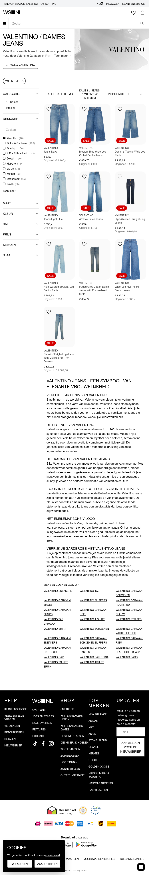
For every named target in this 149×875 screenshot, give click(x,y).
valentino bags (127, 657)
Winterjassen (70, 749)
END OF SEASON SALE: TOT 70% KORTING (30, 3)
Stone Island (97, 740)
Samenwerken (42, 723)
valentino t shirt (92, 619)
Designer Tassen (72, 736)
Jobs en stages (43, 716)
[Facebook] (43, 743)
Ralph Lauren (98, 790)
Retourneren (14, 732)
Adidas (93, 720)
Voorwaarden (69, 859)
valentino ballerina (94, 657)
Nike (91, 727)
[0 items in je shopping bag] (142, 12)
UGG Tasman (69, 762)
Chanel (93, 747)
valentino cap (54, 657)
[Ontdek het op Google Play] (86, 844)
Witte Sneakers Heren (72, 717)
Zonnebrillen (70, 768)
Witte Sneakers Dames (72, 727)
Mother (11, 173)
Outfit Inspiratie (72, 775)
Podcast (38, 736)
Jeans (96, 90)
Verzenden (12, 726)
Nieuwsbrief (13, 745)
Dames (83, 90)
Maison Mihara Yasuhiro (98, 774)
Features (39, 729)
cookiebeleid (52, 855)
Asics (92, 734)
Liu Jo (10, 168)
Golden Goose (98, 766)
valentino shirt (55, 628)
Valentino (12, 81)
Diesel (10, 158)
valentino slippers (93, 600)
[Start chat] (141, 867)
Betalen (10, 739)
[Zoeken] (142, 23)
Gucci (92, 760)
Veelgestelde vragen (14, 717)
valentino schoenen (94, 628)
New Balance (97, 714)
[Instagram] (51, 743)
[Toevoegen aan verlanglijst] (49, 109)
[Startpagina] (12, 12)
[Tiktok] (35, 743)
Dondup (11, 148)
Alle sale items (60, 94)
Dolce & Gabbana (17, 143)
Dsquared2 (13, 179)
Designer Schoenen (74, 742)
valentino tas (89, 591)
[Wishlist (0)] (133, 12)
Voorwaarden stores (99, 859)
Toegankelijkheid (132, 859)
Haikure (11, 163)
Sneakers (67, 709)
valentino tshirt (92, 662)
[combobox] (73, 23)
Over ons (38, 710)
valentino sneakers (58, 591)
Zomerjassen (70, 755)
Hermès (93, 753)
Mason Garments (100, 783)
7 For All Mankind (17, 153)
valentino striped (129, 619)
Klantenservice (133, 3)
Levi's (10, 184)
